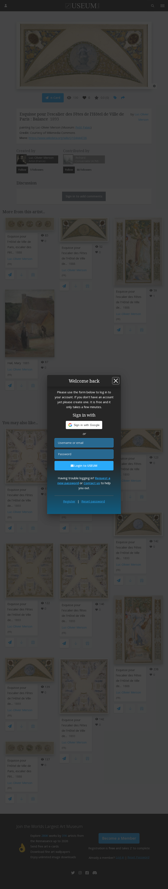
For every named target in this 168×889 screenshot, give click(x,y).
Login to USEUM (85, 466)
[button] (84, 425)
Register (69, 501)
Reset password (93, 501)
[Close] (116, 381)
